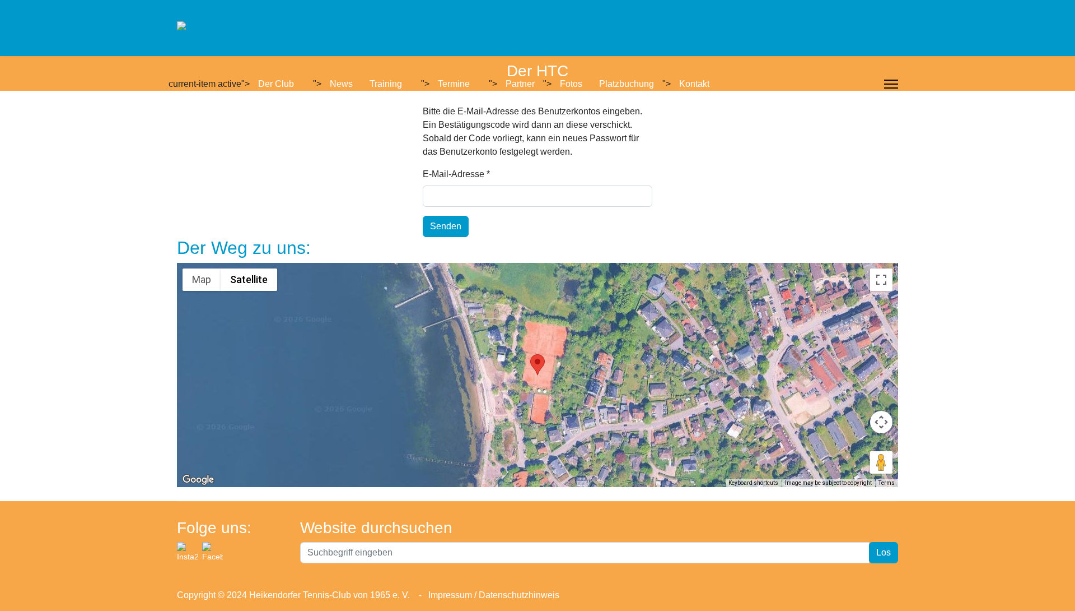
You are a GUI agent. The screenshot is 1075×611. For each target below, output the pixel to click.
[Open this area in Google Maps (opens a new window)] (198, 480)
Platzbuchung (626, 84)
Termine (454, 84)
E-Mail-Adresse (456, 174)
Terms (886, 483)
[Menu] (891, 84)
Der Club (276, 84)
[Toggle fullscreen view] (881, 280)
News (341, 84)
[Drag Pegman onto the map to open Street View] (881, 462)
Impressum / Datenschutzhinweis (492, 595)
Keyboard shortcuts (753, 483)
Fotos (571, 84)
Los (883, 552)
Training (386, 84)
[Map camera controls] (881, 422)
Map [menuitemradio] (201, 279)
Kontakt (694, 84)
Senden (445, 226)
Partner (520, 84)
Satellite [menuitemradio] (249, 279)
